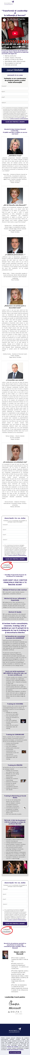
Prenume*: (4, 86)
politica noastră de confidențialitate (19, 118)
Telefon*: (4, 102)
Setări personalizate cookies (15, 1049)
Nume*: (3, 91)
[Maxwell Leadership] (9, 3)
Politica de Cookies (12, 1046)
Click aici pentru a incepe (15, 122)
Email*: (3, 97)
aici (23, 117)
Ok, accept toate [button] (15, 1052)
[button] (4, 867)
